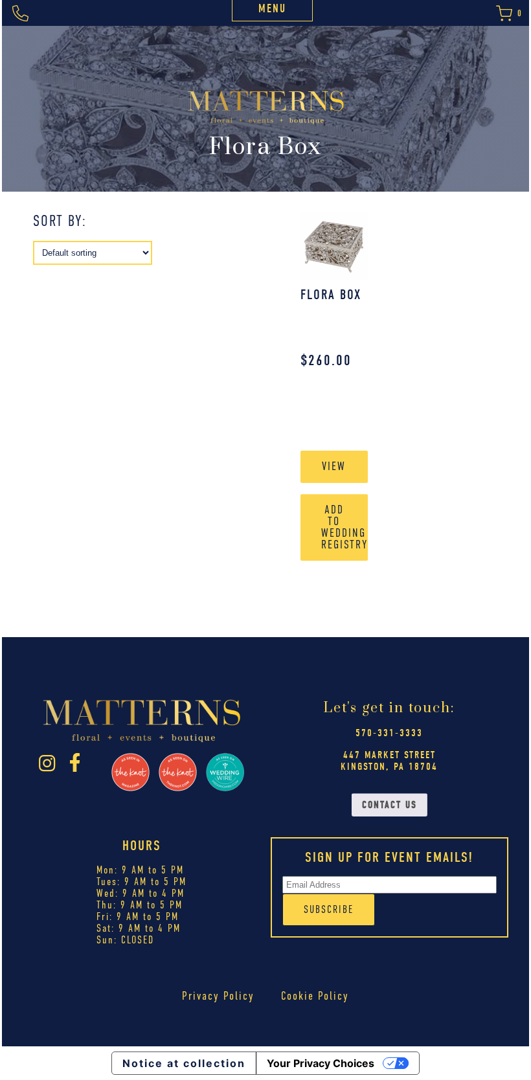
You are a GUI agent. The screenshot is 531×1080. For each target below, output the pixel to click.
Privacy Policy (218, 995)
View (334, 466)
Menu (272, 9)
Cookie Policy (315, 995)
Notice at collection (183, 1063)
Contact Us (389, 805)
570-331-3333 (389, 733)
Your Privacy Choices (320, 1063)
